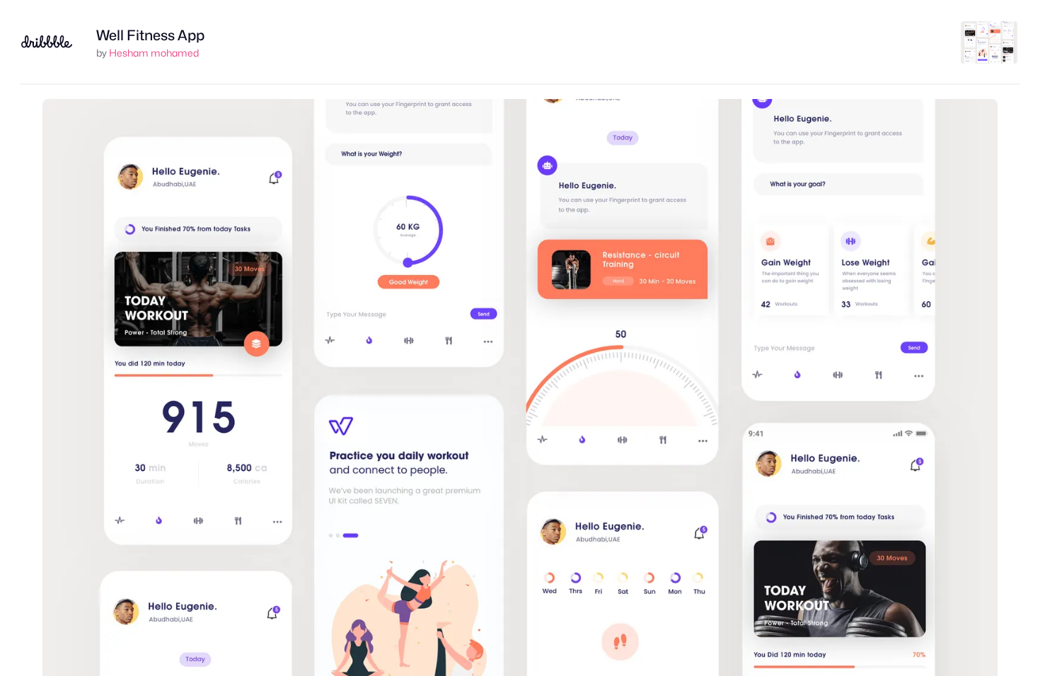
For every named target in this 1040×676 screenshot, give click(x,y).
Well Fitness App (150, 35)
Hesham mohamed (154, 53)
